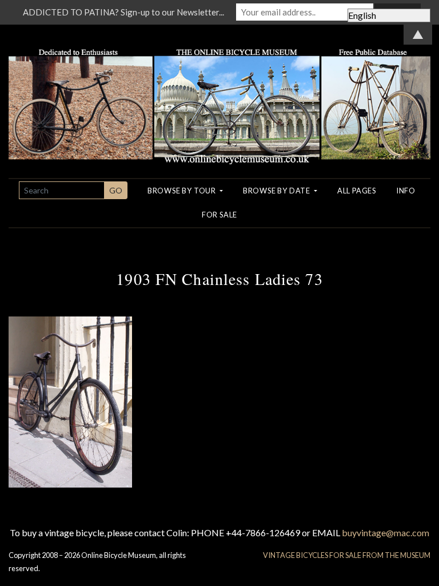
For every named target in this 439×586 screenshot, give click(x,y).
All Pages (356, 190)
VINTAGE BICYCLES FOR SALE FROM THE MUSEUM (346, 555)
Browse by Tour (182, 190)
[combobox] (62, 190)
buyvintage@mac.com (385, 532)
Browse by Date (277, 190)
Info (406, 190)
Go (115, 190)
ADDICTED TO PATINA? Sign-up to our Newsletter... (123, 12)
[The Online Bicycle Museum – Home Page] (219, 93)
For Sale (219, 214)
